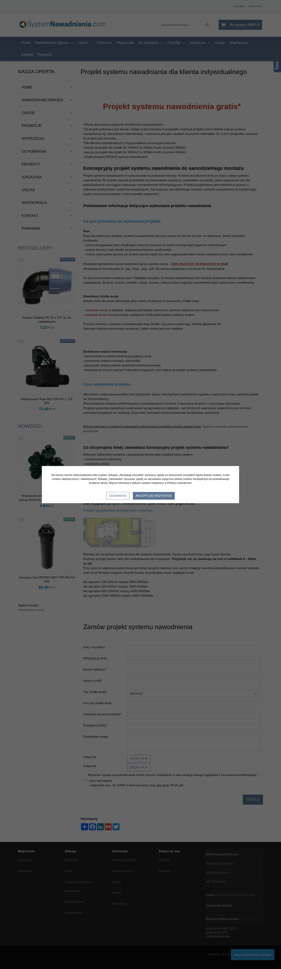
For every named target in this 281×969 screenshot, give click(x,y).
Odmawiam (117, 495)
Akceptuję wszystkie (154, 495)
